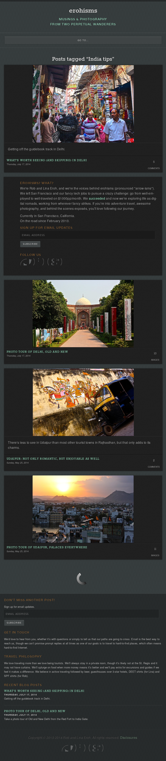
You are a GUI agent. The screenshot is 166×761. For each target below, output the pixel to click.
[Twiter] (23, 261)
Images (155, 359)
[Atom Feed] (59, 261)
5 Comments (153, 163)
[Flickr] (41, 261)
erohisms (83, 11)
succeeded (97, 198)
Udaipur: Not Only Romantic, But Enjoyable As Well (53, 459)
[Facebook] (32, 261)
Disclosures (128, 737)
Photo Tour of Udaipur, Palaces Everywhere (47, 547)
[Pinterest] (50, 261)
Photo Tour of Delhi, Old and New (37, 352)
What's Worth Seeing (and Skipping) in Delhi (47, 160)
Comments (154, 168)
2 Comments (153, 461)
